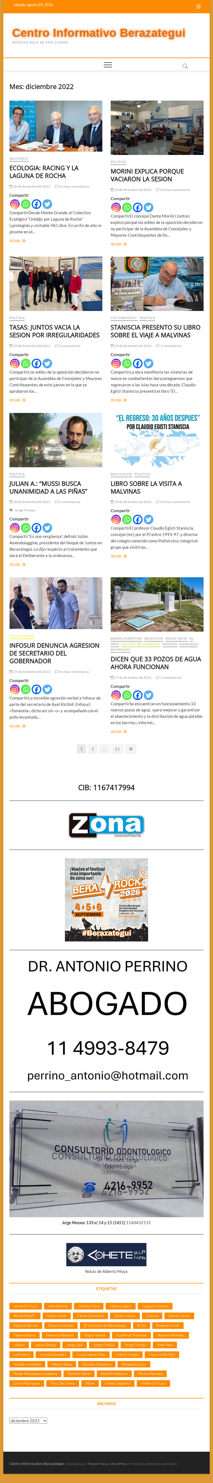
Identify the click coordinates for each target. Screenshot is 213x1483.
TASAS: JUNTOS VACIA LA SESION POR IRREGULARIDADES (54, 331)
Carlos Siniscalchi (90, 1315)
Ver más (22, 241)
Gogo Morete (95, 1335)
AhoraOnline (58, 1306)
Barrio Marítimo (126, 638)
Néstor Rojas (62, 1364)
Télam (90, 1383)
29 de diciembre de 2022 (31, 346)
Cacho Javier (57, 1315)
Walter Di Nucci (153, 1383)
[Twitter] (47, 204)
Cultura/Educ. (124, 318)
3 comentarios (170, 346)
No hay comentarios (73, 186)
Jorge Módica (103, 1344)
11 (119, 748)
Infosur (19, 1344)
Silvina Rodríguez (27, 1383)
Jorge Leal (75, 1344)
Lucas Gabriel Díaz (91, 1354)
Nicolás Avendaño (27, 1364)
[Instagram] (15, 204)
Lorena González (53, 1354)
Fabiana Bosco (25, 1335)
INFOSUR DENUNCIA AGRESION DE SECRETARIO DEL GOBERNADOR (54, 653)
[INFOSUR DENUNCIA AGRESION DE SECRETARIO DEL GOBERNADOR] (55, 603)
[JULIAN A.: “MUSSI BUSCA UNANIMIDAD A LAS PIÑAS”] (55, 440)
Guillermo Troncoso (131, 1335)
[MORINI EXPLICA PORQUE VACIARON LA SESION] (157, 128)
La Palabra (21, 1354)
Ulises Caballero (117, 1383)
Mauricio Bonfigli (162, 1354)
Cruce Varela (21, 636)
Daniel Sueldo (179, 1315)
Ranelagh (188, 644)
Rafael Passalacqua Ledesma (35, 1373)
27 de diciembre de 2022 (31, 672)
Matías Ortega (127, 1354)
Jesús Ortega (45, 1344)
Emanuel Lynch (167, 1325)
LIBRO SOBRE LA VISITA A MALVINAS (146, 487)
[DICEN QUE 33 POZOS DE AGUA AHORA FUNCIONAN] (157, 604)
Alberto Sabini (120, 1306)
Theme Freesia (97, 1464)
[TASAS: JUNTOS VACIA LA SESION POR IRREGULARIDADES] (55, 284)
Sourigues (120, 649)
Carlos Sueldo (125, 1315)
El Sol (141, 1325)
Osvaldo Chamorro (96, 1364)
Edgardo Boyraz (26, 1325)
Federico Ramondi (60, 1335)
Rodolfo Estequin (114, 1373)
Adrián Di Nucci (26, 1306)
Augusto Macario (155, 1306)
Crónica (152, 1315)
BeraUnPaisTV (25, 1315)
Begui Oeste (121, 474)
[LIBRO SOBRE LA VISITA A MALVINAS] (157, 440)
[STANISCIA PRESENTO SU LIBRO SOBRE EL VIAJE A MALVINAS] (157, 284)
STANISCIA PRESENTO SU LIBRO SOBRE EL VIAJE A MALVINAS (156, 331)
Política (118, 162)
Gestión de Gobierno (140, 644)
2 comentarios (69, 346)
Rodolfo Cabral (79, 1373)
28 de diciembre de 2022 (132, 346)
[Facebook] (36, 204)
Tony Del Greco (62, 1383)
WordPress (119, 1464)
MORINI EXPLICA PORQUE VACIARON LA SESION (147, 175)
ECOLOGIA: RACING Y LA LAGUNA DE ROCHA (43, 172)
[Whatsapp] (26, 204)
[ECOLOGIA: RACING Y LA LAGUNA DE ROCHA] (55, 126)
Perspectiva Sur (134, 1364)
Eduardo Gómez (61, 1325)
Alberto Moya (88, 1306)
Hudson (170, 644)
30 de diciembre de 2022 (31, 186)
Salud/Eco (19, 158)
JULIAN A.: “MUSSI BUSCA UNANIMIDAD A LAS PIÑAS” (48, 487)
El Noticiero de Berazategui (105, 1325)
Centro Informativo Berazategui (99, 32)
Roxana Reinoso (150, 1373)
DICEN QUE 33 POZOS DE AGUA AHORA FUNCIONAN (156, 663)
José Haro (165, 1344)
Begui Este (153, 638)
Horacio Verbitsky (171, 1335)
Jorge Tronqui (25, 510)
